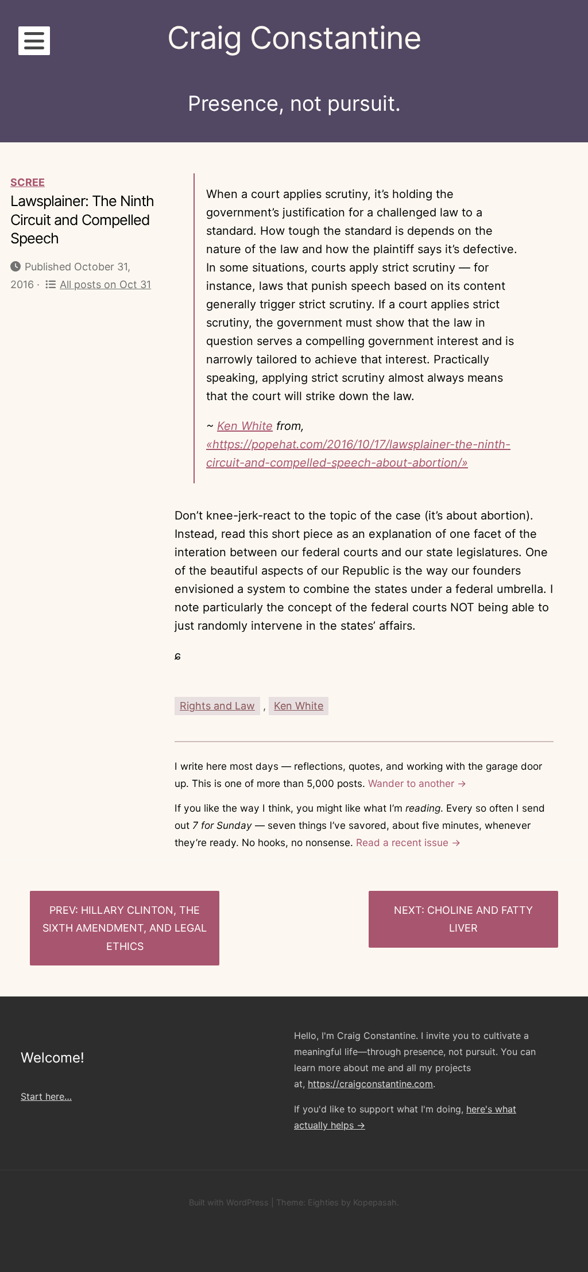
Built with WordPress (229, 1202)
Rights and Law (217, 706)
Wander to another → (417, 783)
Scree (27, 182)
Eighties (323, 1202)
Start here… (46, 1096)
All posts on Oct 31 (105, 284)
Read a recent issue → (408, 842)
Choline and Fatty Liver (480, 919)
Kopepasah (375, 1202)
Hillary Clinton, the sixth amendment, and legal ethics (124, 928)
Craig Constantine (294, 37)
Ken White (245, 426)
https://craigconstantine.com (370, 1083)
